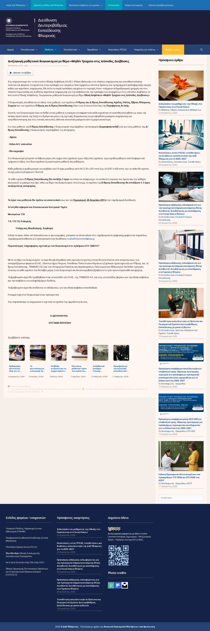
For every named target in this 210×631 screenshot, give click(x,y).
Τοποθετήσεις (194, 162)
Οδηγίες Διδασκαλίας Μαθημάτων (185, 110)
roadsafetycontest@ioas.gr (81, 238)
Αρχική (10, 49)
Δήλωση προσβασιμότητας (161, 5)
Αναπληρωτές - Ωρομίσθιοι (173, 383)
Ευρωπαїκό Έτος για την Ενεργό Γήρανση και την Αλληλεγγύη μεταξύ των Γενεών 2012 (46, 389)
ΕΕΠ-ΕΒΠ (190, 431)
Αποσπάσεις (167, 162)
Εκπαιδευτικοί (28, 49)
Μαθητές (49, 49)
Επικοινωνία (113, 5)
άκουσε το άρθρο (22, 72)
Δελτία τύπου (174, 49)
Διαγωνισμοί (16, 386)
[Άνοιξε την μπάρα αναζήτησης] (201, 50)
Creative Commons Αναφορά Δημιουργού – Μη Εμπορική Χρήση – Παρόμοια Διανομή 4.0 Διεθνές (129, 536)
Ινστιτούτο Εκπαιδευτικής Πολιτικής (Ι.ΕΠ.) (25, 562)
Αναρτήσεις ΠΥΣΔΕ (117, 49)
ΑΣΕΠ (189, 483)
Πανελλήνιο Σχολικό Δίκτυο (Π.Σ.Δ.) (21, 547)
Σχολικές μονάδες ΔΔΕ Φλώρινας (48, 5)
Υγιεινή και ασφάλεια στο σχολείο (84, 5)
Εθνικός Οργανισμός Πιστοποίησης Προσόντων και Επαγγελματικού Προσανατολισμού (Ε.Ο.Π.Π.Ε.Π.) (27, 571)
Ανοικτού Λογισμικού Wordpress (121, 626)
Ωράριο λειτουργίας (134, 5)
